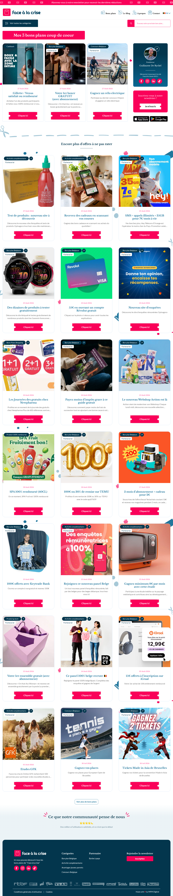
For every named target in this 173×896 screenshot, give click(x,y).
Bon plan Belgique (69, 858)
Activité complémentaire (72, 863)
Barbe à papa (94, 858)
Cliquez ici (23, 115)
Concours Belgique (69, 872)
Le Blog (126, 13)
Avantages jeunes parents (72, 867)
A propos (141, 13)
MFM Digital (153, 892)
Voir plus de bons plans (86, 801)
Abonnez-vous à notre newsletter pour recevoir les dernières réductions (86, 2)
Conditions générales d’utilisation (28, 892)
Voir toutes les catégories (20, 23)
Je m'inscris (150, 106)
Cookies (49, 892)
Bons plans (111, 13)
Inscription (140, 859)
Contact (156, 13)
